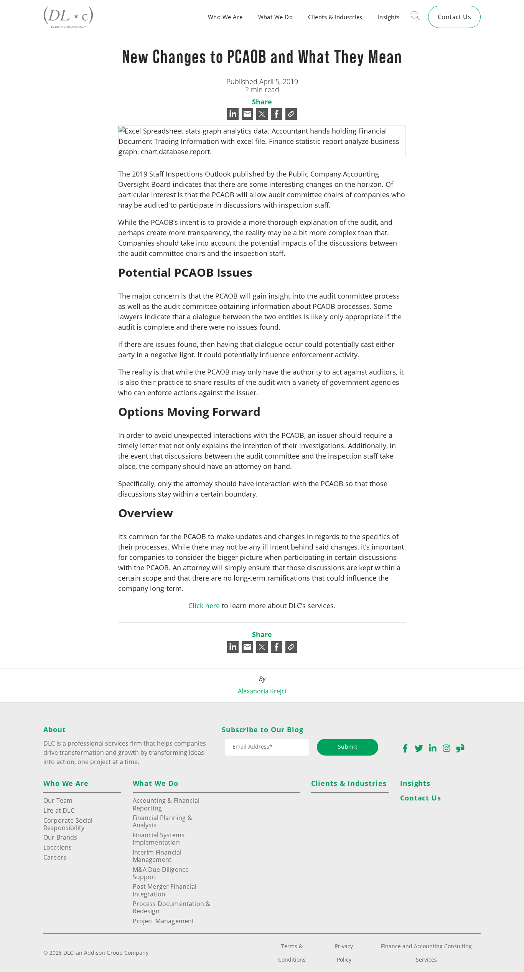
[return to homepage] (68, 17)
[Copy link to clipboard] (291, 114)
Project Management (163, 921)
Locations (57, 847)
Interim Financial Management (157, 855)
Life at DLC (58, 810)
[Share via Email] (247, 114)
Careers (54, 857)
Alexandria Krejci (262, 691)
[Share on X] (262, 114)
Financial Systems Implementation (159, 838)
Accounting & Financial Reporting (166, 804)
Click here (204, 605)
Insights (389, 17)
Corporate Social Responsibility (68, 824)
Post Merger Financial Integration (164, 890)
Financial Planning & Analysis (162, 821)
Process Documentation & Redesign (172, 907)
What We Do (275, 17)
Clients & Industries (335, 17)
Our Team (58, 800)
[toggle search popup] (415, 17)
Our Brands (60, 837)
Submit (347, 746)
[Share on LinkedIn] (233, 114)
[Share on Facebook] (276, 114)
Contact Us (454, 17)
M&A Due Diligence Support (161, 873)
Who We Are (225, 17)
